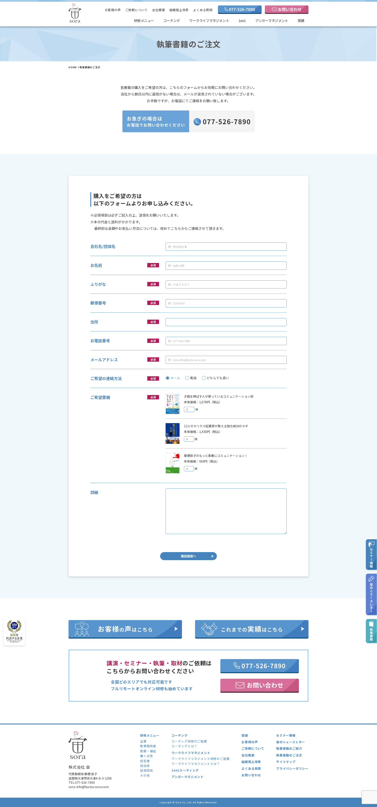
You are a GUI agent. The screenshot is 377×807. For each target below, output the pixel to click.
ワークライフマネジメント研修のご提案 (200, 758)
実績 (301, 20)
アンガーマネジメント (271, 20)
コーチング (171, 20)
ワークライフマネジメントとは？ (195, 763)
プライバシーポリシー (292, 768)
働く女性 (146, 756)
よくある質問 (202, 10)
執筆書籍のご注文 (289, 755)
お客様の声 (113, 10)
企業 (143, 741)
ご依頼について (136, 10)
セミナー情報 (286, 735)
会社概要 (158, 10)
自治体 (145, 765)
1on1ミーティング (185, 770)
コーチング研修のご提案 (189, 741)
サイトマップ (286, 762)
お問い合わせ (251, 775)
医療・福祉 (148, 751)
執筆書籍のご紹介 (289, 748)
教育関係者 (148, 746)
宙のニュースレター (290, 742)
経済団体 (146, 770)
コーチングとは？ (184, 746)
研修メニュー (144, 20)
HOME (73, 67)
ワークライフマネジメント (209, 20)
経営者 (145, 761)
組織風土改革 (179, 10)
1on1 (242, 20)
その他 (145, 775)
